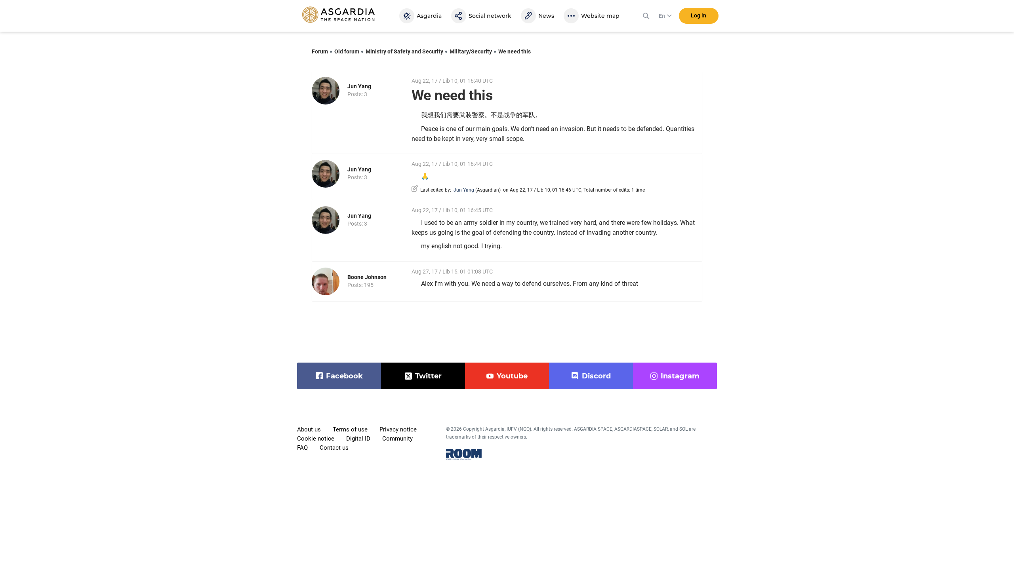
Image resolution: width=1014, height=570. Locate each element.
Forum (320, 51)
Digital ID (358, 438)
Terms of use (350, 429)
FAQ (302, 447)
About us (309, 429)
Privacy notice (398, 429)
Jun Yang (359, 86)
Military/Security (471, 51)
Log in (698, 15)
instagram (680, 376)
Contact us (334, 447)
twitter (428, 376)
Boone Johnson (367, 277)
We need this (514, 51)
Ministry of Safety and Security (404, 51)
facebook (344, 376)
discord (596, 376)
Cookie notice (315, 438)
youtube (512, 376)
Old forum (346, 51)
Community (397, 438)
